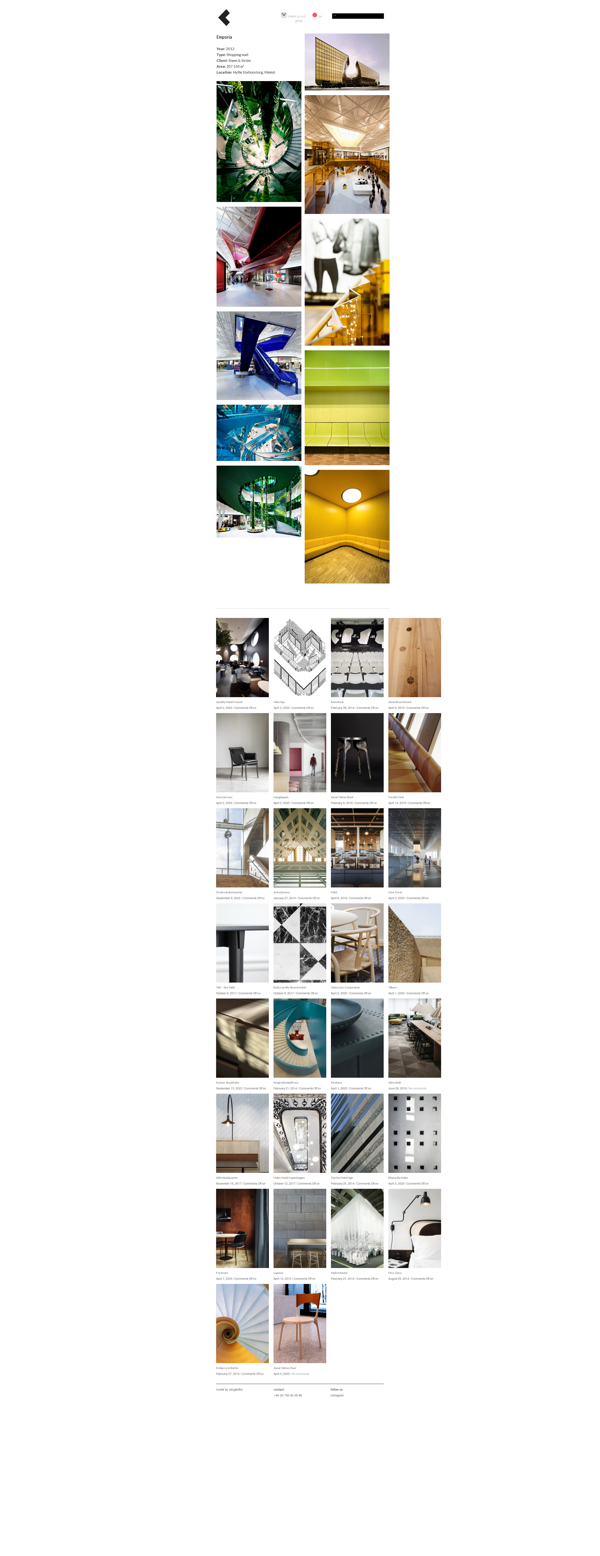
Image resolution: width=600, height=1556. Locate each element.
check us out (297, 16)
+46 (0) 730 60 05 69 (288, 1395)
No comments (417, 1088)
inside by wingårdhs (229, 1389)
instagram (337, 1395)
